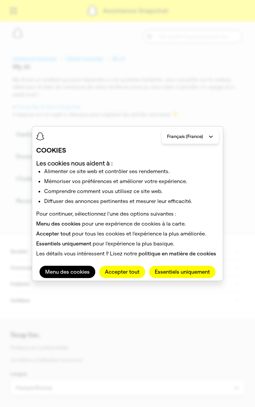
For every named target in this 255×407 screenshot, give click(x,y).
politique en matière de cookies (177, 253)
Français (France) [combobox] (185, 136)
